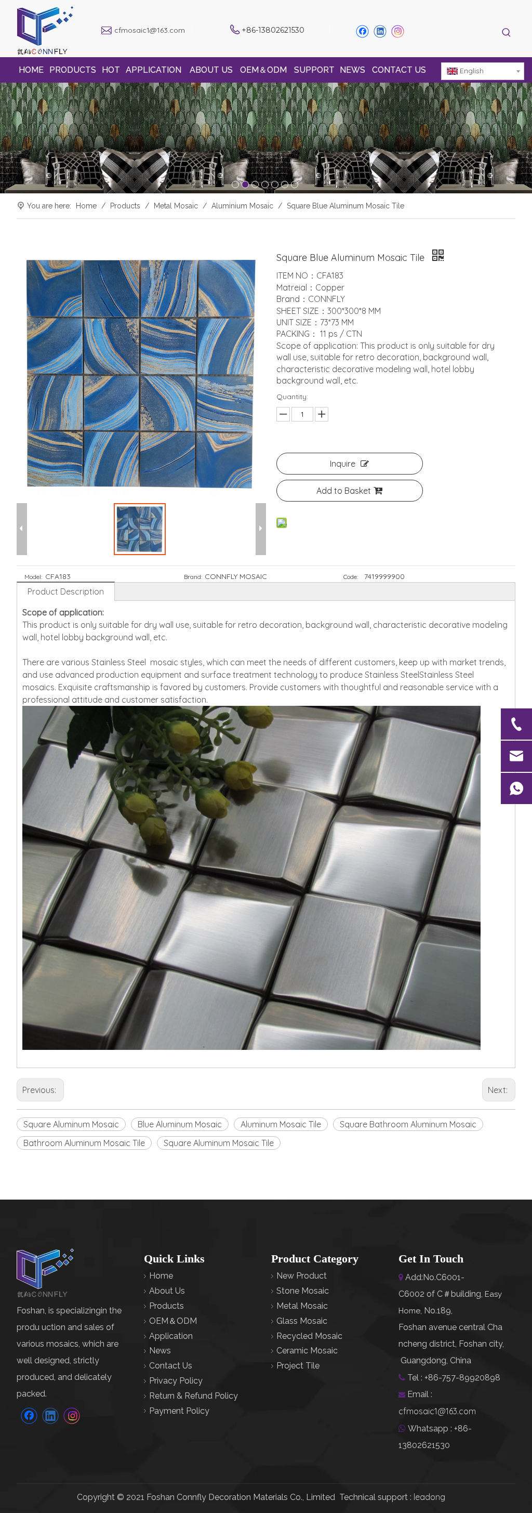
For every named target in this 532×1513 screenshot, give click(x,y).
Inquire (342, 463)
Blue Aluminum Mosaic (180, 1124)
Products (166, 1306)
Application (171, 1336)
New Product (301, 1276)
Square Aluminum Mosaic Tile (219, 1143)
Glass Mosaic (301, 1321)
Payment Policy (179, 1411)
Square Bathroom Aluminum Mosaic (408, 1124)
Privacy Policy (176, 1381)
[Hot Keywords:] (506, 33)
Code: (350, 577)
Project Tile (298, 1366)
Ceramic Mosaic (307, 1351)
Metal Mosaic (302, 1306)
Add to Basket (343, 490)
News (160, 1351)
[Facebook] (362, 31)
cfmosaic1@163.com (149, 30)
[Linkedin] (380, 31)
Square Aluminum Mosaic (71, 1124)
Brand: (193, 577)
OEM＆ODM (173, 1321)
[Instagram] (398, 31)
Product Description (66, 591)
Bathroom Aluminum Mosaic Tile (84, 1143)
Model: (33, 577)
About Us (167, 1291)
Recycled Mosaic (309, 1336)
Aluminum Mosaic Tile (281, 1124)
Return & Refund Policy (193, 1396)
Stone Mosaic (302, 1291)
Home (161, 1276)
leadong (429, 1497)
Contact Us (170, 1366)
